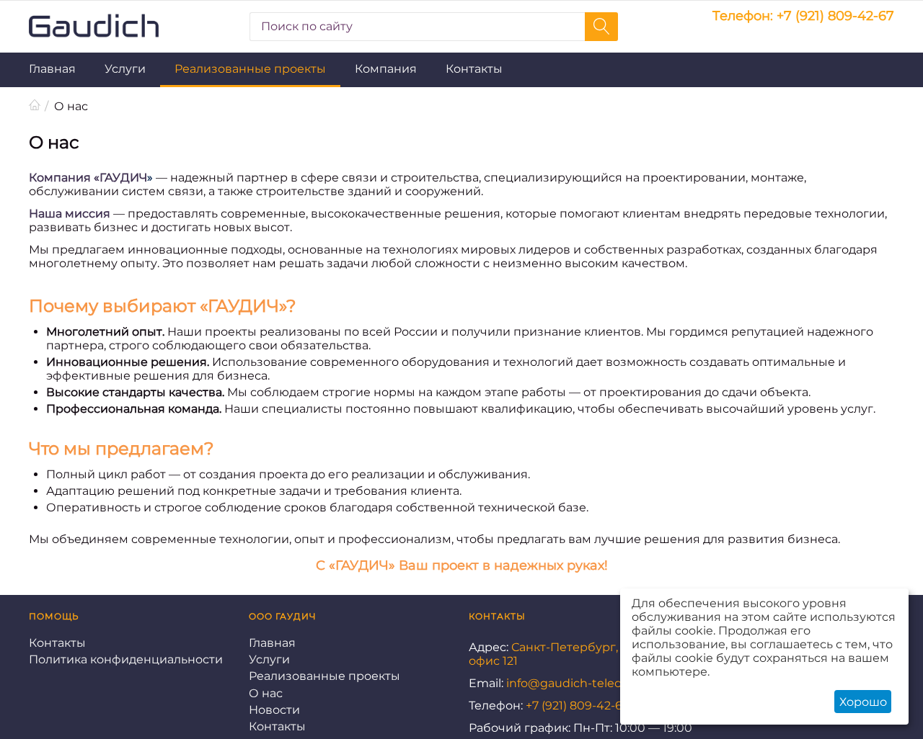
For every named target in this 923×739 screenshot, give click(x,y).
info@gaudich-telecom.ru (580, 683)
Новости (274, 710)
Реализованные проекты (250, 69)
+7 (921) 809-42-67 (835, 16)
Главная (52, 69)
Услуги (125, 69)
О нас (266, 693)
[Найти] (601, 26)
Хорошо (863, 702)
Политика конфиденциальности (126, 659)
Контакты (474, 69)
